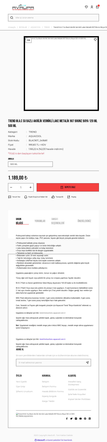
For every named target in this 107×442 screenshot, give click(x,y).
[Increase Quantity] (30, 187)
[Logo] (23, 7)
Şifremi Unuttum (24, 391)
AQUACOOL (35, 136)
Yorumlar (40, 221)
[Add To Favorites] (95, 39)
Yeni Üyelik (21, 382)
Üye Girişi (20, 386)
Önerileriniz (84, 221)
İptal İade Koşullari (77, 394)
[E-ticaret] (53, 440)
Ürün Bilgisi (19, 221)
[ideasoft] (40, 440)
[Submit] (88, 362)
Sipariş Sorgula (49, 396)
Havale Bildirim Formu (53, 391)
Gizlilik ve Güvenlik (77, 389)
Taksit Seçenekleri (57, 221)
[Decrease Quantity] (11, 187)
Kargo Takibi (48, 401)
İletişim (45, 382)
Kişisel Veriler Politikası (79, 399)
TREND (33, 132)
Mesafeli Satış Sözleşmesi (74, 383)
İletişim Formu (49, 386)
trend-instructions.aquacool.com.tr (52, 313)
